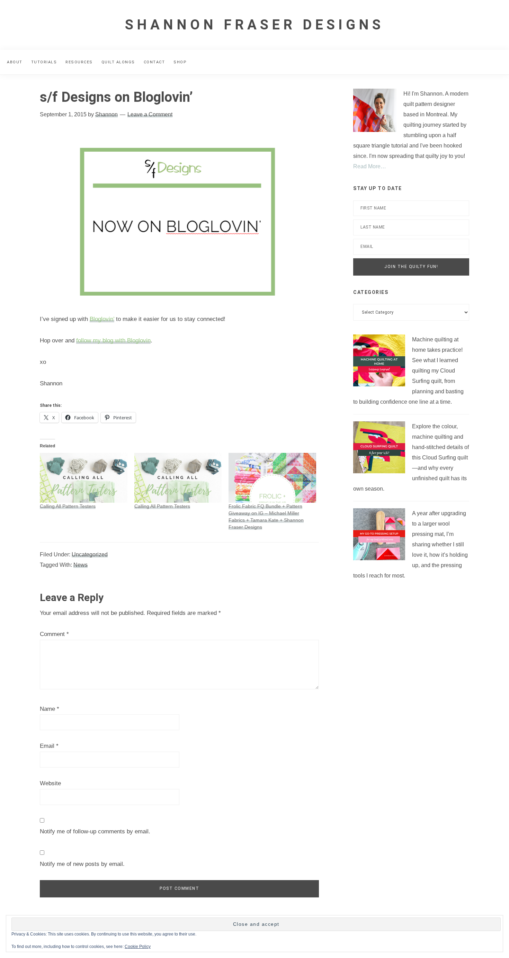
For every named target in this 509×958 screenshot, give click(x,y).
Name (49, 709)
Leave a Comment (149, 114)
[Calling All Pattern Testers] (83, 478)
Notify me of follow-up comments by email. (95, 831)
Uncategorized (90, 554)
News (80, 565)
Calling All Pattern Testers (68, 506)
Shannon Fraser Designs (254, 25)
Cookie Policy (138, 946)
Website (50, 783)
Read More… (369, 166)
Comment (54, 634)
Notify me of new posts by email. (82, 864)
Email (49, 746)
